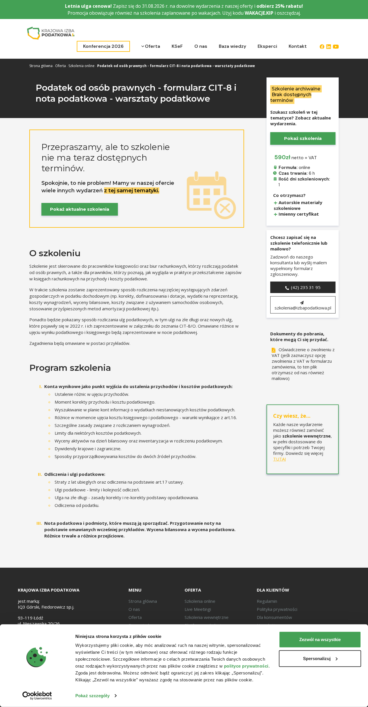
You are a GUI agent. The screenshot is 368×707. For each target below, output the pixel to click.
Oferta (152, 46)
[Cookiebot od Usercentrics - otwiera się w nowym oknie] (37, 695)
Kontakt (298, 46)
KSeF (177, 46)
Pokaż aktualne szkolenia (79, 209)
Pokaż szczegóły (92, 695)
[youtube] (336, 46)
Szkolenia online (81, 65)
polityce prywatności (246, 666)
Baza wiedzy (232, 46)
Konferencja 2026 (103, 46)
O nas (200, 46)
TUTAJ (279, 459)
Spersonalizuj (317, 658)
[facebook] (322, 46)
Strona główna (41, 65)
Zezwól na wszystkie (320, 639)
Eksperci (267, 46)
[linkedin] (328, 46)
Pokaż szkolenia (303, 138)
